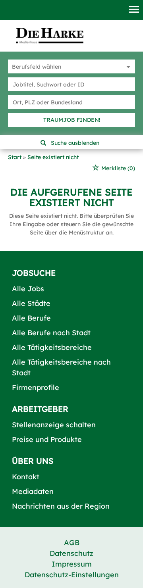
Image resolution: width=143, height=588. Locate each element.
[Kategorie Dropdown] (127, 66)
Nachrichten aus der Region (61, 506)
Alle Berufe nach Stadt (51, 332)
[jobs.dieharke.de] (49, 35)
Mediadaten (33, 491)
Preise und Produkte (47, 439)
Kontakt (25, 476)
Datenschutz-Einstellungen (72, 574)
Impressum (72, 564)
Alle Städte (31, 303)
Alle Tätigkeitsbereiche (52, 347)
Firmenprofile (35, 387)
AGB (71, 542)
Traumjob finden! (71, 119)
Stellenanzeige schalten (54, 424)
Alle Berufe (31, 318)
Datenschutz (71, 553)
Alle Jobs (28, 288)
